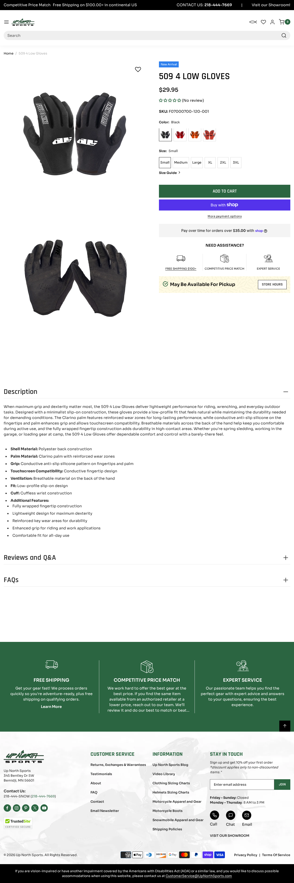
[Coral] (209, 134)
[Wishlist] (138, 69)
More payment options (225, 216)
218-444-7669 (43, 796)
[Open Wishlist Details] (263, 22)
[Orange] (194, 134)
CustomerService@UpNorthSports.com (199, 876)
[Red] (180, 134)
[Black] (165, 134)
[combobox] (147, 35)
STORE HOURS (272, 284)
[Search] (284, 35)
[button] (170, 100)
